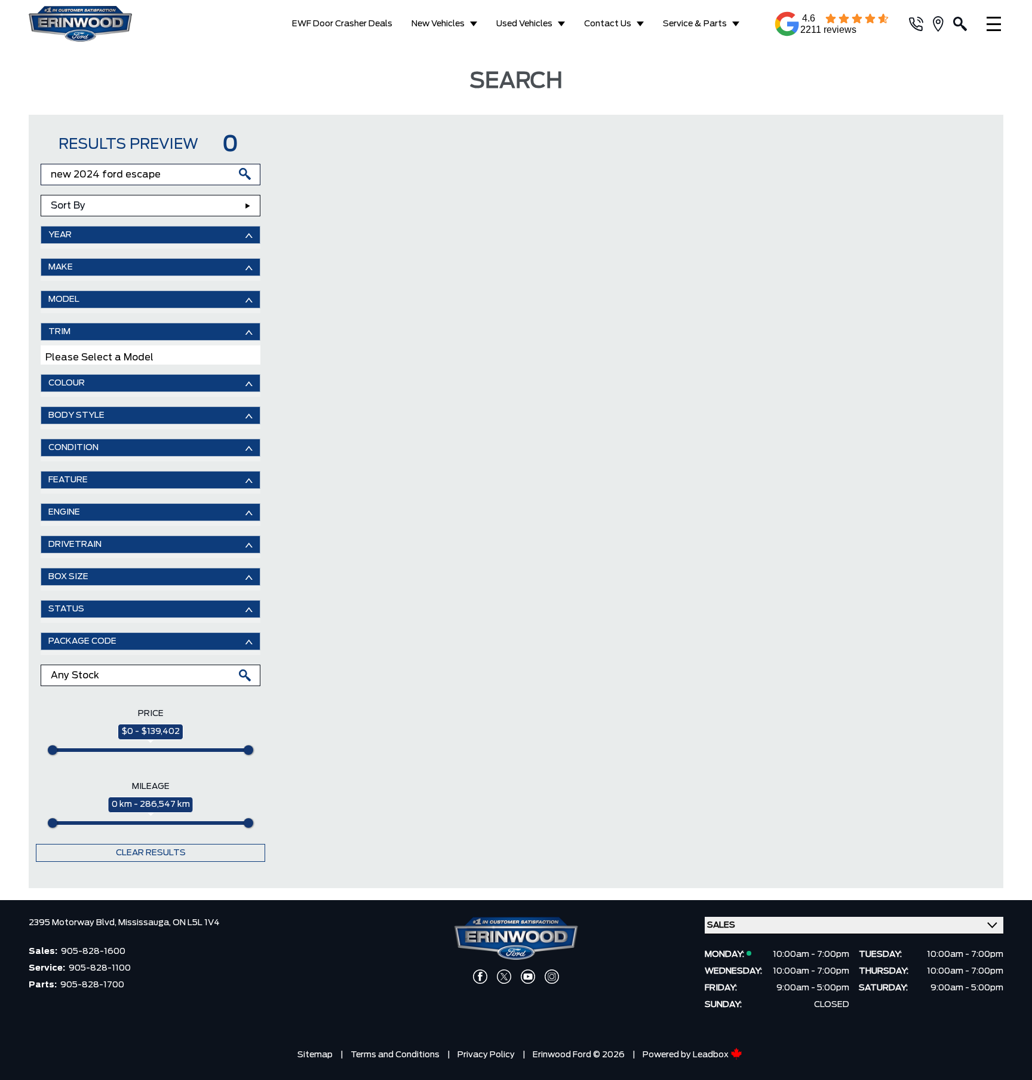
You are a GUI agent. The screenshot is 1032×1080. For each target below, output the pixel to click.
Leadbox (711, 1055)
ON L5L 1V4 (196, 923)
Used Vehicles (524, 24)
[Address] (943, 24)
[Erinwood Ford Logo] (102, 24)
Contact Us (607, 24)
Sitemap (315, 1055)
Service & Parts (695, 24)
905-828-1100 (100, 968)
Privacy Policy (486, 1055)
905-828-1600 (93, 951)
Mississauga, (145, 923)
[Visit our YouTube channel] (528, 976)
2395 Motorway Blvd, (73, 923)
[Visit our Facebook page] (480, 976)
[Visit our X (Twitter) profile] (504, 976)
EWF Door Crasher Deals (342, 24)
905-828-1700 (92, 985)
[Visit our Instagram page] (552, 976)
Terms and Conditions (395, 1055)
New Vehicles (438, 24)
